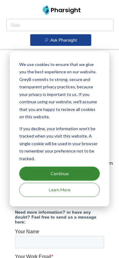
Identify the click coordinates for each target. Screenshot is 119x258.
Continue (60, 173)
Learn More (59, 189)
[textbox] (60, 25)
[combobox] (60, 25)
